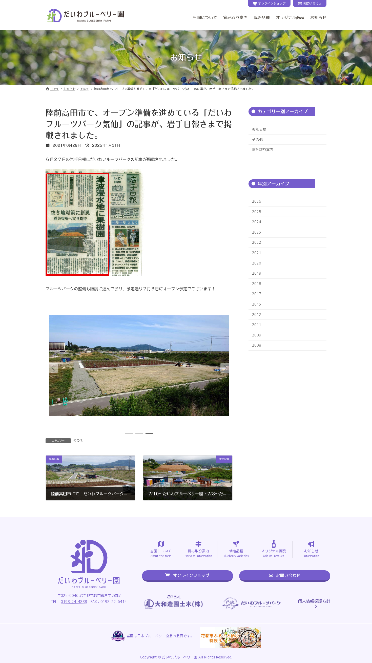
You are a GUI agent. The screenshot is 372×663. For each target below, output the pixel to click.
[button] (225, 368)
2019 (256, 273)
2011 (256, 324)
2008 (256, 345)
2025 (256, 211)
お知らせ (318, 17)
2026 (256, 201)
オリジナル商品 (290, 17)
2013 (256, 304)
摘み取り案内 (235, 17)
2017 (256, 293)
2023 (256, 232)
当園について (205, 17)
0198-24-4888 (74, 601)
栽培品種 (262, 17)
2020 (256, 262)
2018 (256, 283)
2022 (256, 242)
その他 (77, 440)
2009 (256, 335)
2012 (256, 314)
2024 (256, 221)
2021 (256, 252)
